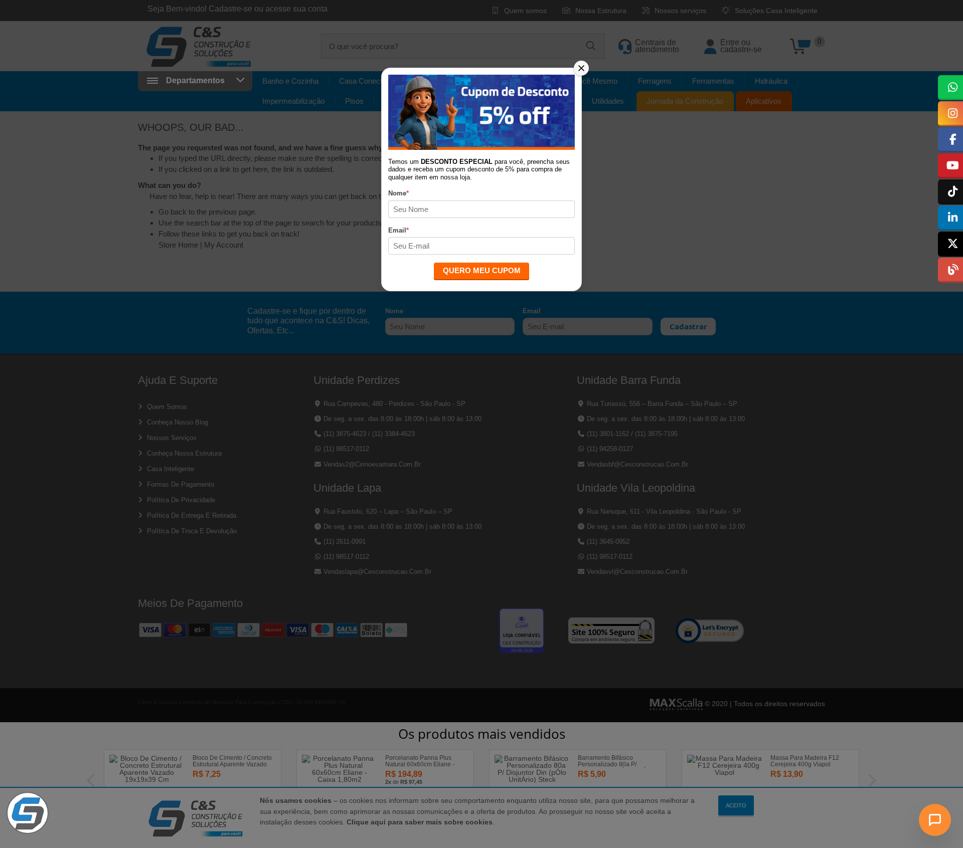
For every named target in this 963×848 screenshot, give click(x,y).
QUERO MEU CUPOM (482, 270)
